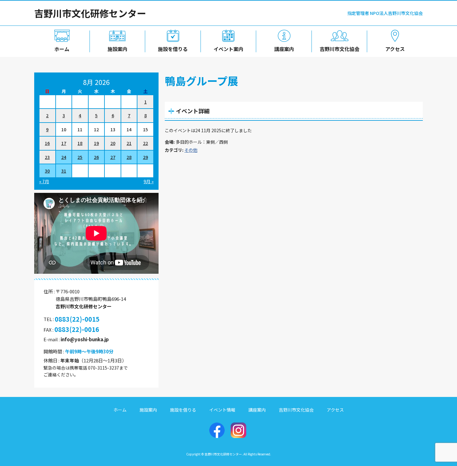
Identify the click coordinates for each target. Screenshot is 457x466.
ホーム (61, 49)
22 (145, 143)
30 (47, 171)
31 (63, 171)
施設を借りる (173, 49)
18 (79, 143)
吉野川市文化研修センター (90, 13)
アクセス (395, 49)
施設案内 (117, 49)
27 (112, 157)
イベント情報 (222, 410)
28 (129, 157)
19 (96, 143)
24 (63, 157)
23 (47, 157)
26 (96, 157)
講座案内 (284, 49)
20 (112, 143)
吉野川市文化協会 (339, 49)
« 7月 (44, 181)
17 (63, 143)
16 (47, 143)
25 (79, 157)
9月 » (149, 181)
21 (129, 143)
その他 (190, 150)
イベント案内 (228, 49)
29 (145, 157)
